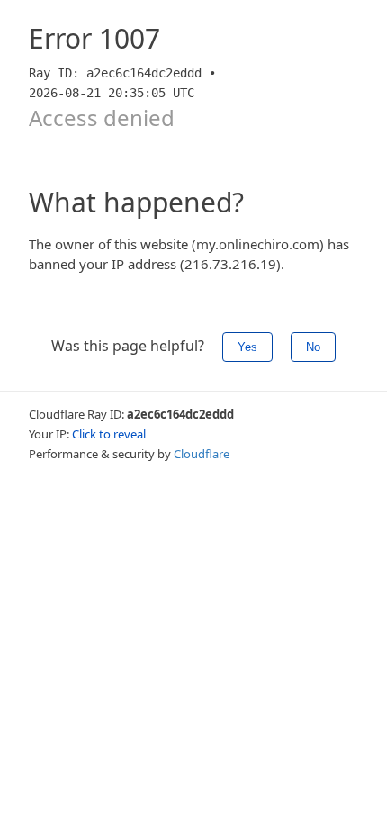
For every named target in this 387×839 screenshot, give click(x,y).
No (313, 347)
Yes (247, 347)
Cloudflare (202, 454)
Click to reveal (109, 434)
